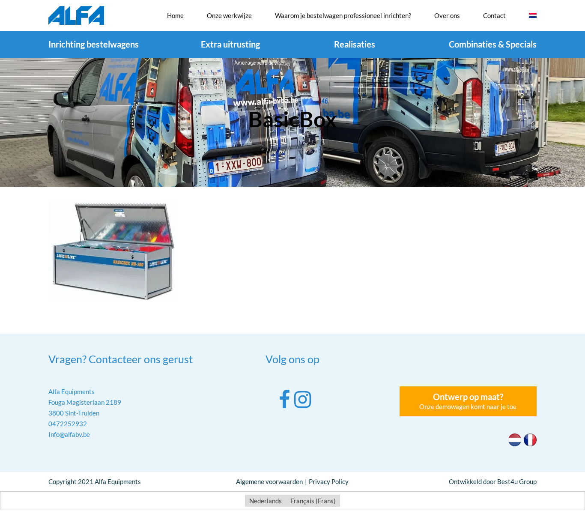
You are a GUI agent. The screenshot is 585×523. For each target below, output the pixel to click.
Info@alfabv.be (69, 434)
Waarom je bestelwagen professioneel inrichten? (343, 15)
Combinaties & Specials (493, 44)
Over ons (447, 15)
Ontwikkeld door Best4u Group (493, 481)
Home (175, 15)
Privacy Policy (329, 481)
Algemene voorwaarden (269, 481)
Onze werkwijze (229, 15)
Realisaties (354, 44)
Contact (494, 15)
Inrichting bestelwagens (93, 44)
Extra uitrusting (230, 44)
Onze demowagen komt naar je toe (467, 401)
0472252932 (67, 423)
